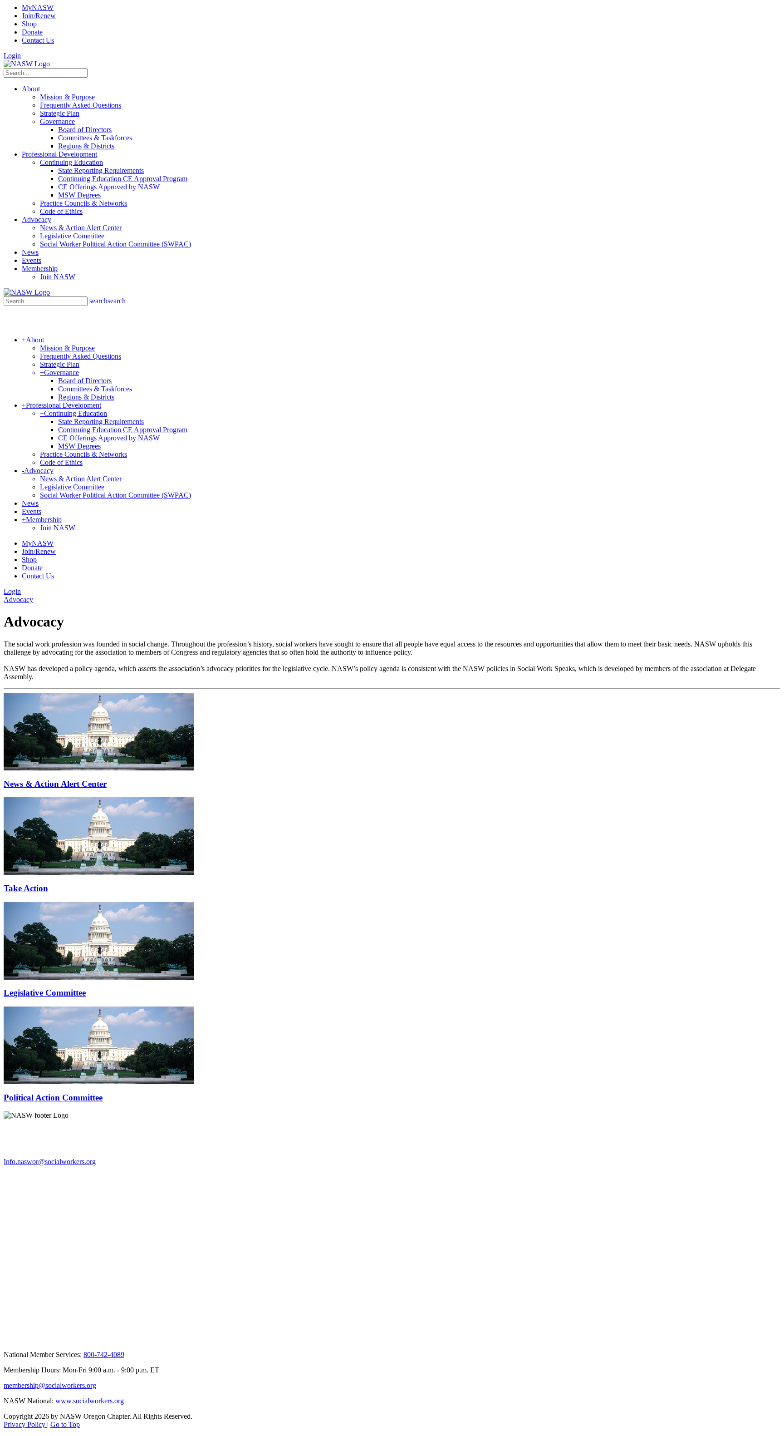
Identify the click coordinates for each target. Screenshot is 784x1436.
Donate (32, 32)
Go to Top (65, 1424)
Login (12, 55)
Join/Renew (39, 16)
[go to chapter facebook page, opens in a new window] (20, 1339)
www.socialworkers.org (89, 1401)
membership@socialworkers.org (50, 1385)
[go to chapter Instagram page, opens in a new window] (143, 1339)
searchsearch (107, 301)
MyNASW (38, 7)
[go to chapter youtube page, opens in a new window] (41, 1339)
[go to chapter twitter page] (9, 1339)
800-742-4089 (103, 1354)
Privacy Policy (25, 1424)
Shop (29, 24)
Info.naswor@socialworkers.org (50, 1161)
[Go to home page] (27, 64)
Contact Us (38, 40)
